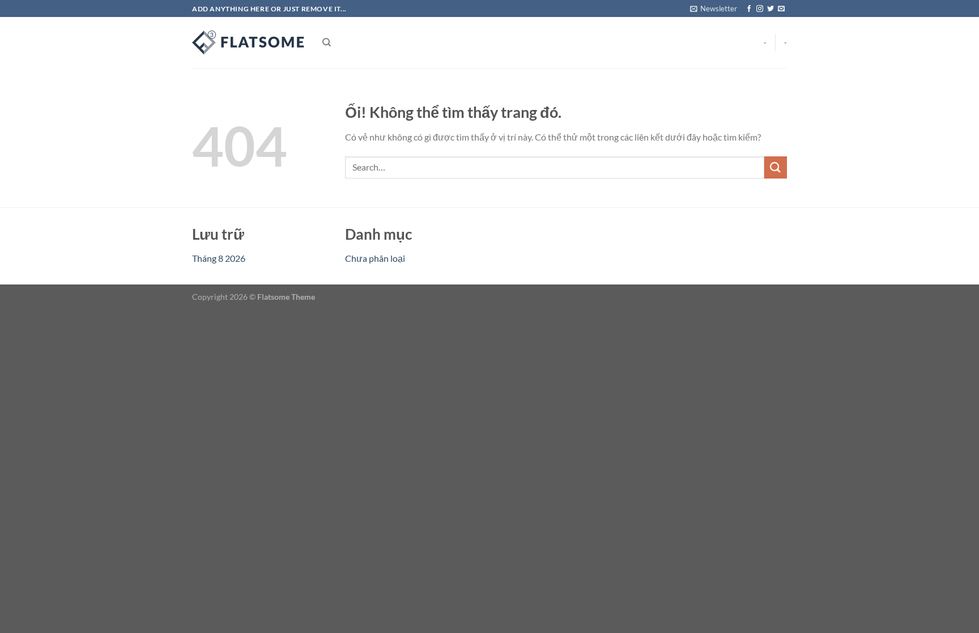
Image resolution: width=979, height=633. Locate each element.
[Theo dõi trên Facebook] (749, 9)
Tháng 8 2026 (218, 258)
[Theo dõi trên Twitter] (770, 9)
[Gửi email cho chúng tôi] (781, 9)
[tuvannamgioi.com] (248, 42)
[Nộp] (775, 167)
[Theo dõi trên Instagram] (759, 9)
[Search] (326, 42)
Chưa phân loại (375, 258)
